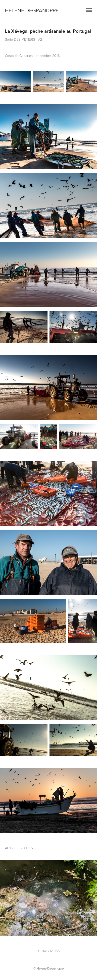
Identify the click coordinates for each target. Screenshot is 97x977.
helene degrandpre (32, 10)
